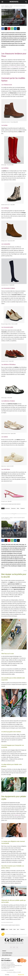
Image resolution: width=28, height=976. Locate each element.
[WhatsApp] (12, 28)
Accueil (2, 5)
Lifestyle (11, 5)
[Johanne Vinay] (3, 24)
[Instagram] (14, 947)
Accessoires (7, 508)
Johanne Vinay (8, 24)
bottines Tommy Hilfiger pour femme (16, 66)
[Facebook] (2, 28)
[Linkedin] (15, 28)
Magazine (7, 5)
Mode (18, 508)
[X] (5, 28)
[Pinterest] (9, 28)
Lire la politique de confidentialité (7, 970)
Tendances (22, 508)
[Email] (18, 28)
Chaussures (13, 508)
